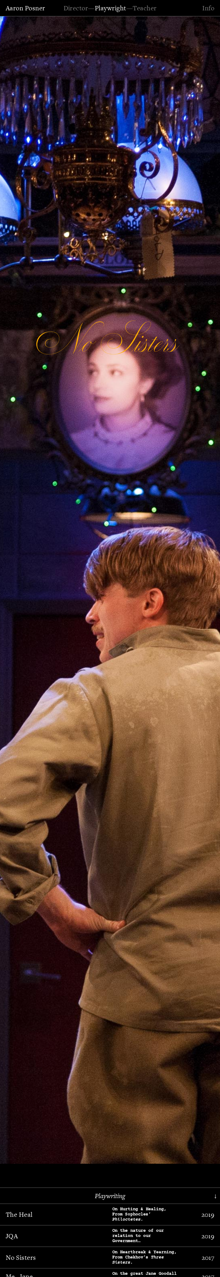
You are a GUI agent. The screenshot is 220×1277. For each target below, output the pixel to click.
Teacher (144, 8)
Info (208, 8)
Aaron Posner (25, 8)
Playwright (110, 8)
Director (76, 8)
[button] (21, 589)
